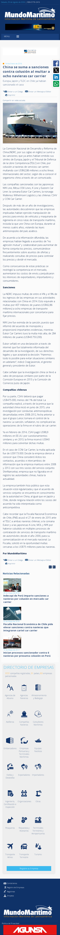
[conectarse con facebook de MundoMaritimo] (56, 63)
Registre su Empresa (29, 868)
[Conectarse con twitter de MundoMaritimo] (56, 70)
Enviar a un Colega (15, 91)
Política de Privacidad (10, 923)
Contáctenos (12, 883)
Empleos (10, 895)
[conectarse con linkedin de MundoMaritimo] (56, 77)
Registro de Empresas (15, 887)
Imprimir (11, 95)
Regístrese (11, 891)
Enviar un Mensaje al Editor (39, 91)
